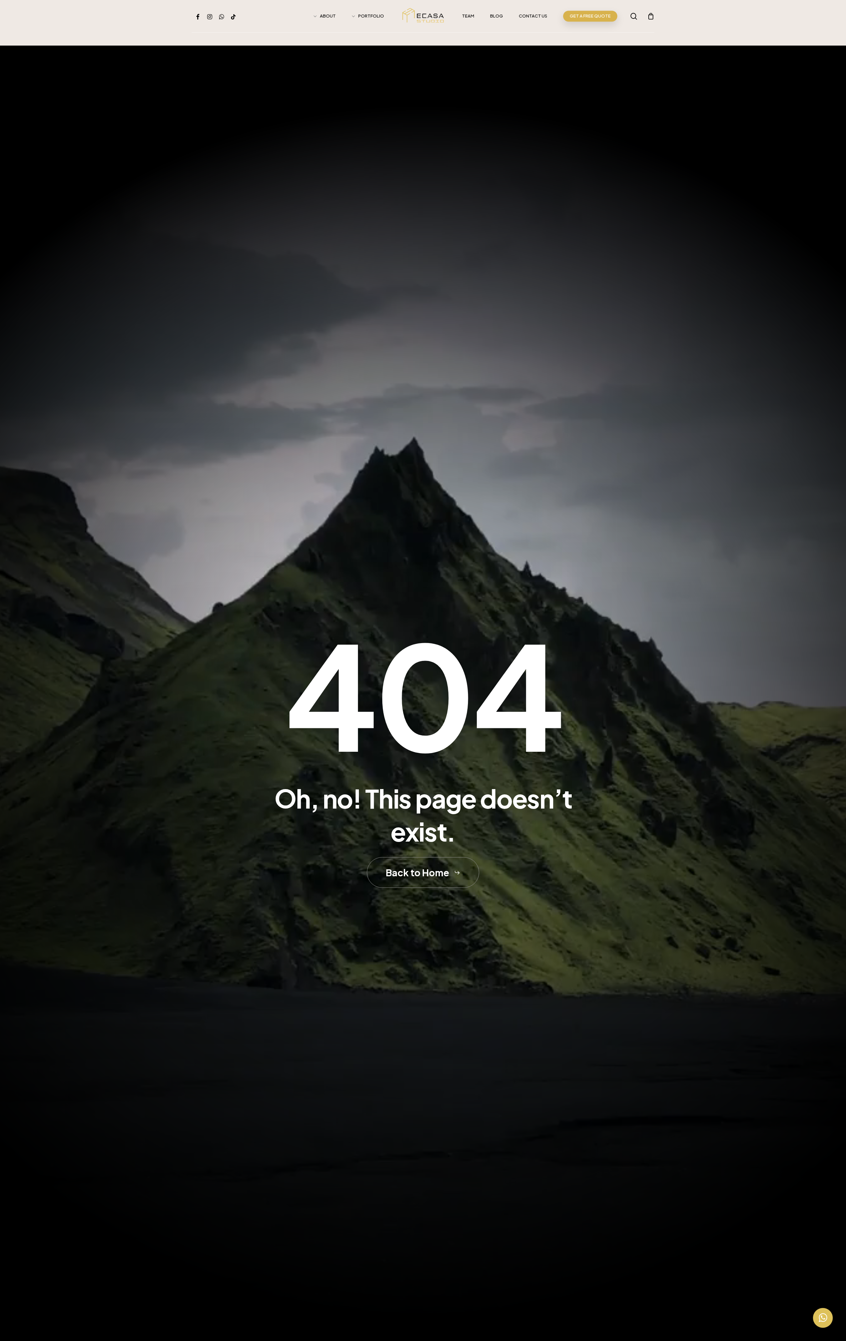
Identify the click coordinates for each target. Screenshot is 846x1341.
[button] (423, 873)
